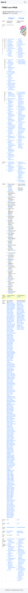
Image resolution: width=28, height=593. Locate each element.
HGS (11, 376)
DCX (8, 341)
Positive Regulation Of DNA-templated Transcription (11, 149)
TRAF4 (8, 473)
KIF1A (11, 390)
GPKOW (8, 370)
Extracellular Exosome (20, 56)
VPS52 (22, 329)
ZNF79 (11, 517)
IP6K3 (8, 385)
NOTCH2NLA (12, 418)
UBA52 (18, 325)
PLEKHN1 (9, 427)
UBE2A (10, 486)
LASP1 (8, 394)
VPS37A (18, 328)
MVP (11, 412)
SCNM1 (11, 448)
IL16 (11, 382)
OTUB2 (8, 422)
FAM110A (12, 351)
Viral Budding (21, 542)
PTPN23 (12, 438)
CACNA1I (19, 297)
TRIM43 (12, 478)
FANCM (8, 355)
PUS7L (8, 439)
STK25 (11, 461)
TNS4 (13, 470)
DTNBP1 (11, 343)
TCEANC (8, 466)
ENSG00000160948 (21, 527)
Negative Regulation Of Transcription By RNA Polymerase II (11, 94)
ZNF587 (12, 516)
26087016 (10, 215)
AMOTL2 (13, 306)
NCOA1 (8, 414)
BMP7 (10, 318)
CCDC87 (13, 325)
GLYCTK (8, 368)
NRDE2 (18, 313)
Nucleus (9, 40)
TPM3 (8, 472)
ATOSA (8, 312)
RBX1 (8, 443)
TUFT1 (12, 483)
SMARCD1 (9, 455)
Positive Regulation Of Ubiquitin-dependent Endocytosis (21, 145)
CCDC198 (9, 325)
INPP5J (13, 383)
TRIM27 (11, 18)
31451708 (10, 225)
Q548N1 (18, 532)
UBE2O (8, 495)
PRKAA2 (19, 316)
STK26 (8, 462)
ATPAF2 (8, 313)
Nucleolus (10, 43)
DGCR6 (13, 341)
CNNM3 (8, 335)
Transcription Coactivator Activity (10, 65)
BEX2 (12, 317)
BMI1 (8, 318)
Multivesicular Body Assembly (21, 107)
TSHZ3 (8, 482)
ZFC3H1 (8, 508)
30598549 (10, 247)
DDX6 (10, 341)
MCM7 (11, 405)
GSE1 (11, 372)
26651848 (10, 277)
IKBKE (8, 382)
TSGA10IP (12, 481)
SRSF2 (8, 460)
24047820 (10, 285)
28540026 (10, 201)
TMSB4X (9, 469)
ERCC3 (11, 350)
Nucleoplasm (10, 41)
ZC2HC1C (12, 507)
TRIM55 (12, 479)
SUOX (24, 320)
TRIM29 (12, 475)
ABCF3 (8, 303)
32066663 (10, 236)
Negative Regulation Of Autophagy (11, 101)
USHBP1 (19, 326)
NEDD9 (8, 416)
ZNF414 (12, 512)
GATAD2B (13, 364)
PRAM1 (8, 433)
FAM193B (13, 352)
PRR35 (8, 435)
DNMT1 (11, 342)
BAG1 (8, 316)
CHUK (10, 333)
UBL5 (11, 497)
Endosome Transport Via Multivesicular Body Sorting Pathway (21, 102)
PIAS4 (8, 425)
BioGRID (10, 13)
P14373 (8, 532)
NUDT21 (8, 421)
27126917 (10, 219)
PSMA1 (11, 435)
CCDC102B (9, 322)
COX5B (11, 335)
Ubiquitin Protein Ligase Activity (11, 85)
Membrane (20, 52)
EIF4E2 (8, 348)
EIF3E (11, 346)
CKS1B (8, 334)
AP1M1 (8, 307)
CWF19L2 (9, 339)
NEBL (14, 414)
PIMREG (8, 426)
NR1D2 (8, 420)
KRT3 (11, 391)
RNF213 (8, 446)
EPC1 (8, 350)
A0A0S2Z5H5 (19, 531)
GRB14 (12, 370)
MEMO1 (12, 408)
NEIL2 (11, 416)
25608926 (10, 185)
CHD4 (8, 333)
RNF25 (11, 446)
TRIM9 (8, 481)
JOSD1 (10, 386)
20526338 (10, 264)
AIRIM (13, 304)
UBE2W (11, 496)
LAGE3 (11, 392)
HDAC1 (13, 374)
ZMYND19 (9, 510)
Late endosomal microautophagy (21, 181)
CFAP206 (12, 330)
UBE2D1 (8, 487)
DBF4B (12, 339)
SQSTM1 (13, 459)
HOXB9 (8, 378)
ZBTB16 (8, 507)
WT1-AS (8, 505)
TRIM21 (12, 474)
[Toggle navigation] (25, 2)
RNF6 (8, 447)
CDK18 (10, 329)
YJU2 (14, 505)
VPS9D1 (12, 504)
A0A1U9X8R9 (9, 531)
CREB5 (8, 338)
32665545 (10, 207)
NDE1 (11, 414)
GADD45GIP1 (10, 363)
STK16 (8, 461)
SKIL (21, 318)
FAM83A (8, 354)
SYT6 (11, 464)
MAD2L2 (8, 400)
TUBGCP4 (9, 483)
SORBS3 (9, 457)
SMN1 (23, 318)
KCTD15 (11, 389)
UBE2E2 (12, 490)
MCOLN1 (9, 407)
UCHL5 (11, 499)
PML (12, 427)
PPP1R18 (13, 431)
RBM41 (11, 442)
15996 (8, 523)
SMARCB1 (9, 453)
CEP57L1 (19, 307)
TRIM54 (22, 322)
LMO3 (21, 312)
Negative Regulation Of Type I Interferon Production (11, 114)
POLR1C (12, 429)
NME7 (8, 418)
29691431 (10, 243)
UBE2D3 (8, 488)
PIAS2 (11, 424)
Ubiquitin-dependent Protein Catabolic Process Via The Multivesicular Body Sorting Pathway (21, 116)
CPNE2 (8, 337)
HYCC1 (8, 379)
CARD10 (12, 320)
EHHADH (9, 344)
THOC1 (8, 468)
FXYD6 (8, 361)
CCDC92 (8, 326)
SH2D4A (12, 449)
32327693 (13, 250)
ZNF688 (8, 517)
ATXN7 (11, 313)
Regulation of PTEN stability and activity (11, 167)
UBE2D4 (12, 488)
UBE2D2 (12, 487)
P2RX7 (11, 422)
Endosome (10, 47)
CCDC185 (9, 324)
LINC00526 (9, 396)
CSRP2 (11, 338)
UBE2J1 (8, 492)
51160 (18, 519)
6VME (18, 535)
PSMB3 (11, 437)
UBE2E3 (8, 491)
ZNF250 (13, 510)
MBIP (24, 312)
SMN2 (18, 320)
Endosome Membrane (20, 50)
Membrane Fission (20, 140)
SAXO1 (22, 317)
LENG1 (11, 394)
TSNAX (22, 324)
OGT (14, 421)
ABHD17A (12, 303)
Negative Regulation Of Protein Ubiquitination (21, 96)
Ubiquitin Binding (21, 61)
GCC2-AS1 (9, 365)
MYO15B (8, 413)
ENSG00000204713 (11, 527)
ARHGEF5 (9, 308)
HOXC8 (11, 378)
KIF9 (14, 390)
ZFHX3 (11, 508)
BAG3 (11, 316)
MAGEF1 (14, 401)
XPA (11, 505)
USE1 (11, 500)
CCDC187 (13, 324)
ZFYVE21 (9, 509)
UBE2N (12, 494)
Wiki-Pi (3, 2)
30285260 (10, 280)
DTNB (8, 343)
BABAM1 (12, 315)
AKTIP (20, 302)
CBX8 (13, 321)
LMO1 (11, 398)
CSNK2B (8, 297)
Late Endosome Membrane (21, 54)
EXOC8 (8, 351)
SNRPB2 (12, 456)
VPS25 (11, 503)
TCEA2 (13, 465)
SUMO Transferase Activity (10, 78)
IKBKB (11, 381)
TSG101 (18, 324)
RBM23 (8, 442)
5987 (8, 519)
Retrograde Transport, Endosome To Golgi (11, 133)
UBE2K (12, 492)
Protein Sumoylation (10, 111)
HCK (11, 374)
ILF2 (13, 382)
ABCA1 (11, 302)
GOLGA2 (22, 311)
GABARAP (19, 309)
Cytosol (9, 49)
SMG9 (13, 455)
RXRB (8, 448)
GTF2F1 (8, 373)
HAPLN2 (12, 373)
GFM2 (14, 366)
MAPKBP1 (9, 404)
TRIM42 (8, 478)
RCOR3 (11, 443)
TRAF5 (11, 473)
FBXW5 (12, 357)
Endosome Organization (20, 566)
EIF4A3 (8, 347)
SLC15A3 (12, 452)
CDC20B (8, 328)
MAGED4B (9, 401)
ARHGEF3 (12, 307)
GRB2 (8, 372)
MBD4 (8, 405)
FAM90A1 (13, 354)
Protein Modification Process (10, 562)
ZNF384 (8, 512)
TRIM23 (8, 475)
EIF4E (11, 347)
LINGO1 (13, 396)
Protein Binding (11, 71)
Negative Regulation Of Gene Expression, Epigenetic (12, 144)
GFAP (8, 366)
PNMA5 (22, 315)
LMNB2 (8, 398)
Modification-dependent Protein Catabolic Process (11, 566)
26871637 (20, 11)
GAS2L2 (8, 364)
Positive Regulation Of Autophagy (11, 105)
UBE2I (12, 491)
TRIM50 (8, 479)
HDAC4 (8, 376)
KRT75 (13, 391)
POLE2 (8, 429)
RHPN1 (8, 444)
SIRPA (8, 452)
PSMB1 (8, 437)
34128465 (11, 254)
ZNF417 (8, 513)
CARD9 (18, 304)
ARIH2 (8, 309)
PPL (10, 431)
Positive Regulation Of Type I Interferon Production (11, 120)
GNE (12, 368)
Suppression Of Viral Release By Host (11, 137)
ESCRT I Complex (20, 39)
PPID (8, 431)
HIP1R (13, 376)
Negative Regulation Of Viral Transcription (12, 125)
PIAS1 (8, 424)
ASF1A (23, 302)
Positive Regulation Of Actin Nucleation (11, 154)
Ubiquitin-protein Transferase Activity (11, 69)
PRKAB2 (23, 316)
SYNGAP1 (12, 462)
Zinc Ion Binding (11, 72)
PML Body (10, 50)
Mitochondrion (11, 45)
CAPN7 (8, 320)
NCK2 (12, 413)
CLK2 (11, 334)
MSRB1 (12, 411)
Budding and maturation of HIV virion (21, 163)
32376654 (12, 203)
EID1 (12, 344)
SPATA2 (12, 457)
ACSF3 (8, 304)
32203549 (11, 293)
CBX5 (21, 304)
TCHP (12, 466)
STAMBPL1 (12, 460)
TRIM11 (8, 474)
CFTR (8, 331)
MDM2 (12, 407)
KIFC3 (8, 391)
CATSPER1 (9, 321)
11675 (18, 523)
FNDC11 (11, 359)
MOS (13, 409)
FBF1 (12, 356)
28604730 (10, 258)
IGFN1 (8, 381)
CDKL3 (8, 330)
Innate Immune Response (11, 140)
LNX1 (8, 399)
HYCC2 (11, 379)
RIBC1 (11, 444)
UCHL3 (8, 499)
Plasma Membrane (20, 47)
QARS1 (11, 439)
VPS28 (21, 18)
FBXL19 (8, 357)
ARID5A (13, 308)
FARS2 (11, 355)
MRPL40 (8, 411)
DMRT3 (8, 342)
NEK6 (14, 416)
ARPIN (11, 311)
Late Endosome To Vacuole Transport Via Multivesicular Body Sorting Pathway (21, 573)
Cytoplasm (10, 44)
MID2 (10, 409)
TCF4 (21, 321)
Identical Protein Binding (11, 81)
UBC (8, 486)
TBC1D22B (9, 465)
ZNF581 (8, 516)
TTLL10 (11, 482)
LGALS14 (9, 395)
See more (8, 570)
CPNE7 (11, 337)
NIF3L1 (11, 417)
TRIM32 (12, 477)
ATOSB (11, 312)
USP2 (14, 500)
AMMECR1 (9, 306)
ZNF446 (12, 513)
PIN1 (12, 426)
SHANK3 (8, 451)
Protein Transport (21, 92)
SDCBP (8, 449)
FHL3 (8, 359)
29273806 (10, 190)
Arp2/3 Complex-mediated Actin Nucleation (11, 128)
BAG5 (13, 316)
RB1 (14, 440)
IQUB (8, 386)
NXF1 (21, 313)
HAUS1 (8, 374)
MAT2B (13, 404)
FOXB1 (8, 360)
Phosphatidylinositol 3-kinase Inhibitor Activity (11, 88)
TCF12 (18, 321)
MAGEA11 (13, 400)
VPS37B (22, 328)
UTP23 (12, 501)
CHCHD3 (11, 331)
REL (14, 443)
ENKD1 (11, 348)
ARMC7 (11, 309)
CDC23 (12, 328)
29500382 (10, 229)
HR (14, 378)
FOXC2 (11, 360)
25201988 (20, 190)
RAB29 (8, 440)
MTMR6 (8, 412)
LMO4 (14, 398)
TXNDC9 (8, 484)
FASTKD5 (9, 356)
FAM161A (9, 352)
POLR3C (8, 430)
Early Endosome (11, 48)
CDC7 (8, 329)
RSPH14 (11, 447)
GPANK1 (13, 369)
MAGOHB (9, 403)
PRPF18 (8, 434)
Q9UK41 (22, 532)
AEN (11, 304)
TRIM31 (8, 477)
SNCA (21, 320)
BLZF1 (21, 303)
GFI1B (11, 366)
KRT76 (8, 392)
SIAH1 (12, 451)
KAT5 (8, 389)
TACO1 (13, 464)
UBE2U (8, 496)
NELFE (8, 417)
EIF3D (8, 346)
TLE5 (11, 468)
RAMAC (11, 440)
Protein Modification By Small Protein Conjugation (11, 547)
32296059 (10, 189)
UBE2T (11, 495)
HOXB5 (12, 377)
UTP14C (8, 501)
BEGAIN (8, 317)
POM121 (12, 430)
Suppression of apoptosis (11, 170)
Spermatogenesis (11, 98)
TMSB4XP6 (9, 470)
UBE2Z (8, 497)
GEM (13, 365)
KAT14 (12, 387)
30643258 (11, 240)
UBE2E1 (8, 490)
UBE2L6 (8, 494)
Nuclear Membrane (10, 55)
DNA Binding (10, 62)
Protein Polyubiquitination (11, 557)
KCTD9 (8, 390)
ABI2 (18, 302)
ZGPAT (12, 509)
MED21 (8, 408)
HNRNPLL (9, 377)
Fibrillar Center (11, 39)
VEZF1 (8, 503)
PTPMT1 (8, 438)
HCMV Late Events (20, 178)
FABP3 (21, 308)
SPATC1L (9, 459)
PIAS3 (14, 424)
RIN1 (14, 444)
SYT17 (8, 464)
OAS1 (11, 421)
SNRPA (8, 456)
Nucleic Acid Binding (10, 60)
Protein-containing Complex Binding (22, 63)
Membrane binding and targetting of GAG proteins (21, 168)
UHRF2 (8, 500)
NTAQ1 (11, 420)
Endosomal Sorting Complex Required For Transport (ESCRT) (21, 173)
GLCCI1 (18, 311)
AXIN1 (8, 315)
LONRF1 (11, 399)
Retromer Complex (10, 52)
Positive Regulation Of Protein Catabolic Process (21, 136)
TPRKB (11, 472)
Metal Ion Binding (11, 83)
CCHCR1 (12, 326)
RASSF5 (18, 317)
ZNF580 (12, 514)
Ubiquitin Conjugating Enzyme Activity (11, 541)
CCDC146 (19, 306)
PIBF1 (11, 425)
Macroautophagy (21, 93)
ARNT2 (8, 311)
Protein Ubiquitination (11, 108)
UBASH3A (13, 484)
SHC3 (18, 318)
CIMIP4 (14, 333)
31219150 (10, 269)
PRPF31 (12, 434)
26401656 (23, 185)
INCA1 (18, 312)
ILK (7, 383)
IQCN (13, 385)
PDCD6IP (19, 315)
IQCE (11, 385)
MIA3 (8, 409)
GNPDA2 (8, 369)
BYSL (13, 318)
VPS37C (18, 329)
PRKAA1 (12, 433)
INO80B (10, 383)
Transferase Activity (10, 74)
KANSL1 (8, 387)
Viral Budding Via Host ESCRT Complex (21, 110)
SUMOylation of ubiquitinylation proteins (11, 163)
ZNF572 (8, 514)
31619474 (10, 188)
